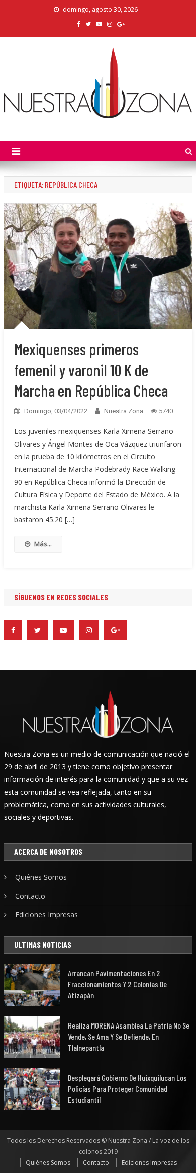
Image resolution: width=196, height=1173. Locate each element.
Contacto (30, 896)
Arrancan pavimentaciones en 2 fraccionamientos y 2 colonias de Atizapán (117, 984)
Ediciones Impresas (46, 914)
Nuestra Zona (123, 411)
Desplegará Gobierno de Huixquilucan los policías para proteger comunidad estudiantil (127, 1088)
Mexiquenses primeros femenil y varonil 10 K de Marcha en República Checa (91, 369)
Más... (43, 543)
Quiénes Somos (41, 877)
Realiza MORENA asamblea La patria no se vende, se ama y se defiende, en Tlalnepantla (128, 1036)
